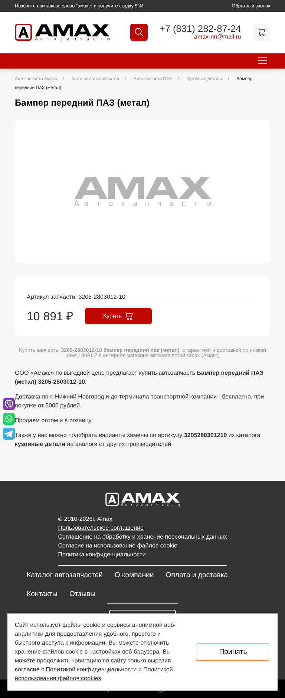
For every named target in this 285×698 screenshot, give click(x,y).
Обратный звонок (251, 6)
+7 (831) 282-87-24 (200, 29)
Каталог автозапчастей (65, 575)
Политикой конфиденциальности (91, 669)
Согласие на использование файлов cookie (117, 546)
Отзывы (82, 594)
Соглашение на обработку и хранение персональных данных (142, 537)
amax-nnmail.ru (217, 37)
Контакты (42, 594)
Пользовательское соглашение (101, 528)
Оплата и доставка (197, 575)
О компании (134, 575)
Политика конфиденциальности (102, 555)
